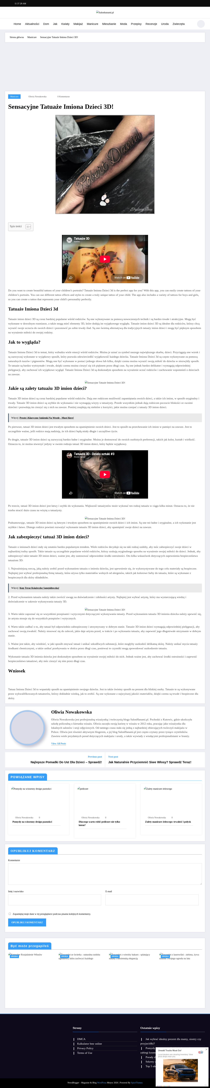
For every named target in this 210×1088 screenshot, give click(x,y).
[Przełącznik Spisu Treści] (26, 226)
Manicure (92, 23)
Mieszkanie (109, 23)
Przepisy (136, 23)
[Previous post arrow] (9, 759)
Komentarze (14, 860)
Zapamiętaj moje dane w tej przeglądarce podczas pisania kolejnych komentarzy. (52, 914)
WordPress (101, 1083)
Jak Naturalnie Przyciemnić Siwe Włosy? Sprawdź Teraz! (149, 762)
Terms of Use (84, 1052)
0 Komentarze (63, 96)
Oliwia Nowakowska (37, 96)
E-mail (108, 891)
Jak (55, 23)
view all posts (58, 743)
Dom (46, 23)
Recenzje (151, 23)
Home (17, 23)
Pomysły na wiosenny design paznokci (32, 821)
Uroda (165, 23)
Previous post (95, 756)
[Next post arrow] (200, 759)
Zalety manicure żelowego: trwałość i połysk (168, 821)
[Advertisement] (105, 65)
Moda (123, 23)
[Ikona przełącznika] (7, 24)
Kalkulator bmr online (89, 1043)
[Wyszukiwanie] (191, 24)
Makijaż (78, 23)
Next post (113, 756)
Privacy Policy (85, 1048)
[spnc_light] (201, 24)
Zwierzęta (179, 23)
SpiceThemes (137, 1083)
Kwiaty (65, 23)
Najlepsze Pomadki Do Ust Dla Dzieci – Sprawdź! (66, 762)
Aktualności (32, 23)
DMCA (81, 1039)
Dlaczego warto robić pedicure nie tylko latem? (99, 823)
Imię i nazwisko (16, 891)
